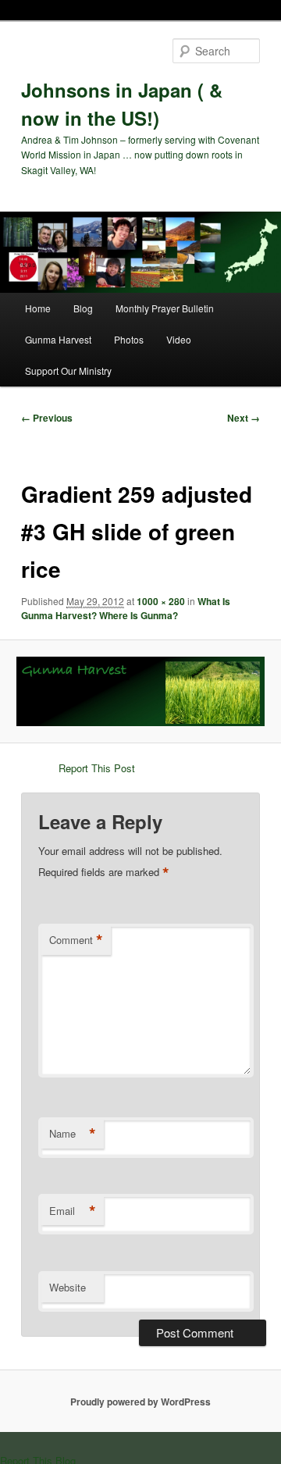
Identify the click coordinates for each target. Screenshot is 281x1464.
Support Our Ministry (68, 370)
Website (67, 1287)
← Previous (47, 418)
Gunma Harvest (58, 339)
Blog (83, 308)
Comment (76, 940)
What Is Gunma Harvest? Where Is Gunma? (125, 608)
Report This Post (97, 767)
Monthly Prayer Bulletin (165, 308)
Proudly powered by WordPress (140, 1402)
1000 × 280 (161, 601)
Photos (129, 339)
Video (178, 339)
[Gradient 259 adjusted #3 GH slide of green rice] (140, 691)
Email (72, 1211)
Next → (243, 418)
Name (72, 1133)
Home (38, 308)
